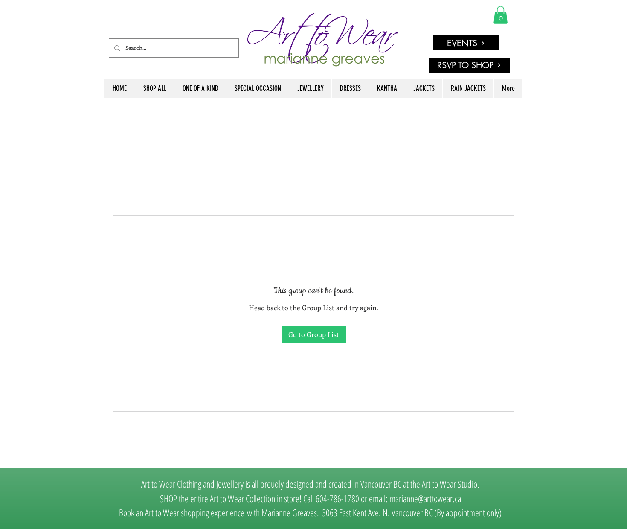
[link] (500, 15)
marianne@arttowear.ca (425, 498)
